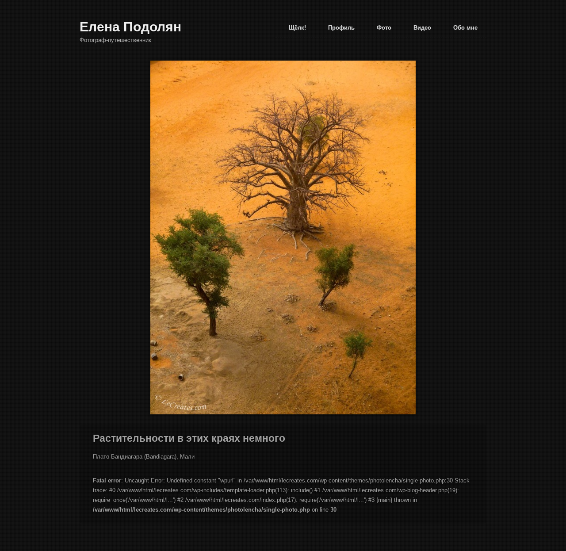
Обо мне (465, 27)
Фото (384, 27)
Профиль (341, 27)
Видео (422, 27)
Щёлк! (297, 27)
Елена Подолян (130, 26)
